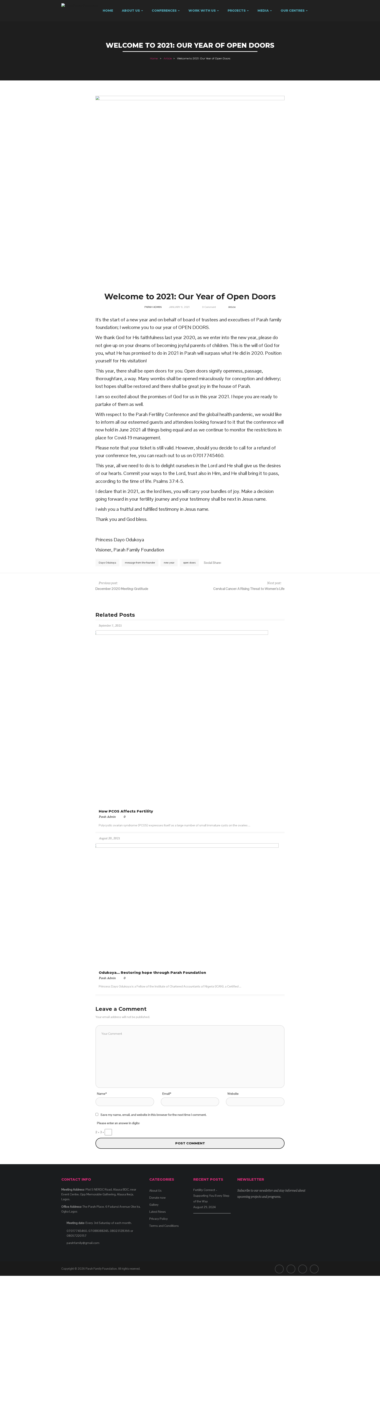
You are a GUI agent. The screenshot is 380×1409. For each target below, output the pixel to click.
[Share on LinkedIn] (234, 562)
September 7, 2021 (110, 625)
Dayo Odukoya (107, 562)
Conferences (164, 11)
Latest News (157, 1212)
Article (168, 58)
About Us (131, 11)
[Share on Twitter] (229, 562)
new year (169, 562)
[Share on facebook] (223, 562)
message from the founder (140, 562)
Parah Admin (153, 307)
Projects (237, 11)
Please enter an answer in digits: (118, 1123)
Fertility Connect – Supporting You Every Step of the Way (211, 1195)
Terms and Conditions (164, 1226)
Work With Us (202, 11)
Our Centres (293, 11)
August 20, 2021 (109, 838)
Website (233, 1094)
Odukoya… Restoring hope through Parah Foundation (152, 973)
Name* (102, 1094)
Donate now (157, 1198)
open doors (189, 562)
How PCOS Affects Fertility (126, 811)
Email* (166, 1094)
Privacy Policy (158, 1219)
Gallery (154, 1205)
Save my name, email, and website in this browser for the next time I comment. (153, 1115)
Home (108, 11)
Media (264, 11)
